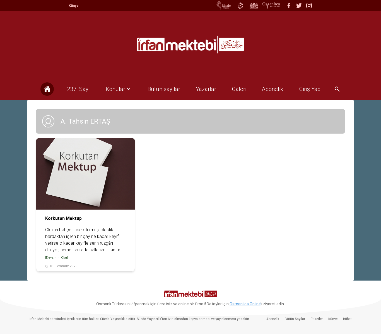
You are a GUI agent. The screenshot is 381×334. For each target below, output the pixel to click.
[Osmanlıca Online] (240, 5)
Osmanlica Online (245, 304)
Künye (73, 6)
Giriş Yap (309, 89)
